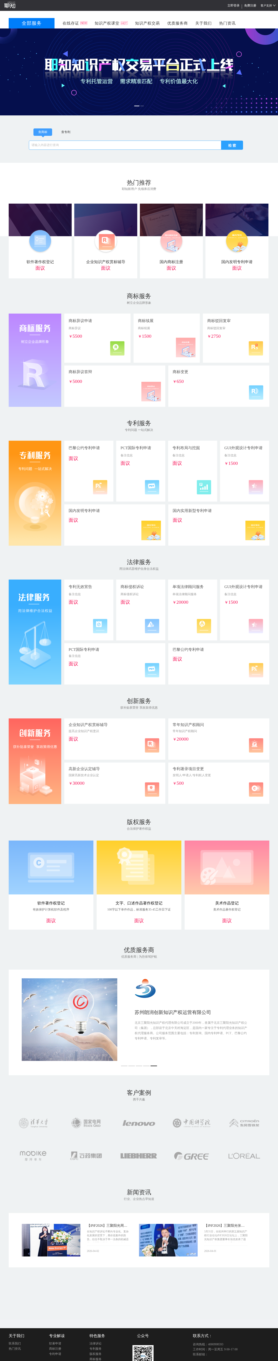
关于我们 (16, 1336)
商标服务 (95, 1359)
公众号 (143, 1336)
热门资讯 (15, 1348)
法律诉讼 (95, 1343)
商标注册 (55, 1348)
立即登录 (233, 5)
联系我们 (15, 1343)
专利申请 (55, 1354)
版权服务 (95, 1354)
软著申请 (55, 1343)
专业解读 (57, 1336)
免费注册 (250, 5)
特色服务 (97, 1336)
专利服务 (95, 1348)
